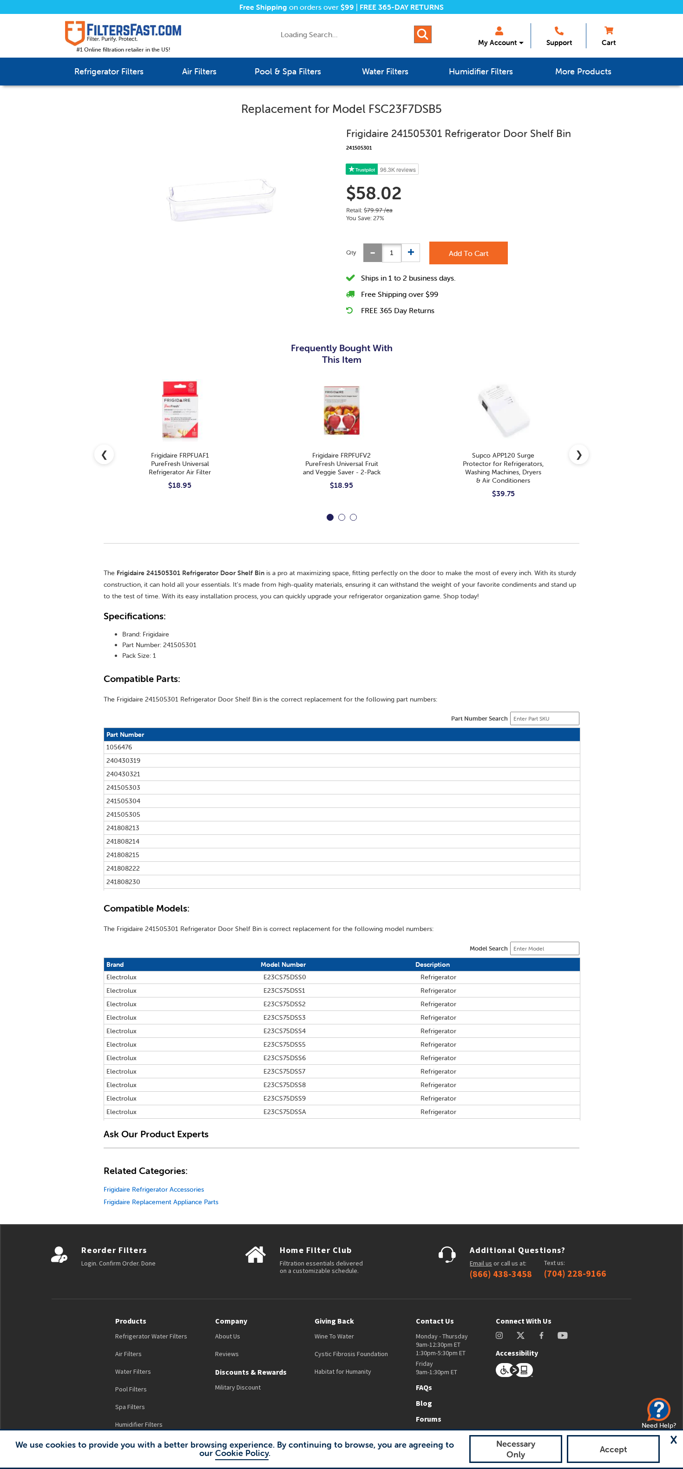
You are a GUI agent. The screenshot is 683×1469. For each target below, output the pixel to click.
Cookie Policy (242, 1453)
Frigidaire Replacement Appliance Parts (161, 1202)
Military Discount (238, 1387)
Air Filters (128, 1354)
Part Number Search (479, 718)
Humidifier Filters (139, 1424)
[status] (391, 252)
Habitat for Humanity (343, 1371)
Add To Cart (468, 253)
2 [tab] (341, 517)
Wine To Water (334, 1336)
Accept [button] (613, 1449)
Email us (481, 1263)
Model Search (489, 948)
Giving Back (334, 1320)
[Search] (423, 34)
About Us (227, 1336)
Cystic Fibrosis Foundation (351, 1354)
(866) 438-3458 (501, 1274)
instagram (499, 1335)
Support (559, 42)
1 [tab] (330, 517)
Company (231, 1320)
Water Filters (133, 1371)
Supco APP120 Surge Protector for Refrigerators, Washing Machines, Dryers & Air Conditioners (503, 468)
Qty (351, 252)
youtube (563, 1335)
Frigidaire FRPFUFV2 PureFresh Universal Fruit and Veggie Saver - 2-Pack (342, 463)
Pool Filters (131, 1389)
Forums (428, 1418)
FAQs (424, 1387)
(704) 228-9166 (575, 1273)
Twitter (521, 1335)
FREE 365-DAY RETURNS (402, 7)
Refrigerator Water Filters (151, 1336)
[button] (673, 1439)
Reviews (227, 1354)
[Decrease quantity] (372, 252)
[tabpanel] (180, 442)
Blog (424, 1403)
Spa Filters (130, 1407)
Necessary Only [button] (515, 1449)
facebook (541, 1335)
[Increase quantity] (410, 252)
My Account (497, 42)
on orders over (296, 7)
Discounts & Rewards (251, 1372)
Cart (609, 42)
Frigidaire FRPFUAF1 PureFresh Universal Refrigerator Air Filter (180, 463)
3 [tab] (353, 517)
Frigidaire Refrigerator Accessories (154, 1189)
